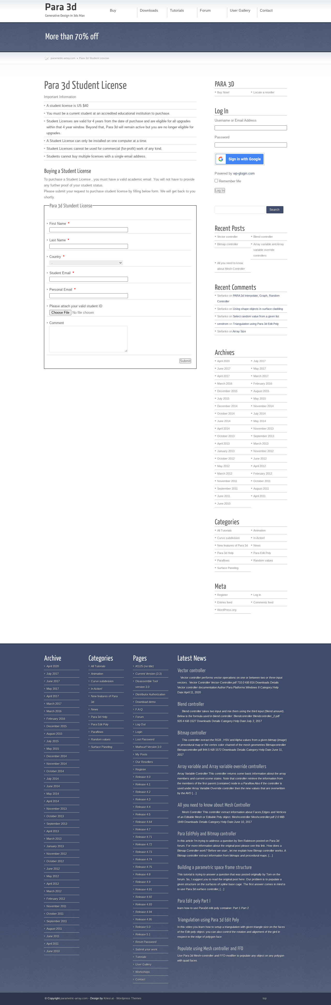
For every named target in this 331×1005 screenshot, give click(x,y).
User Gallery (144, 964)
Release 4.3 (143, 799)
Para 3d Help (225, 552)
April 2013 (223, 443)
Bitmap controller (227, 244)
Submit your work (146, 949)
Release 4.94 (144, 911)
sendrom (222, 323)
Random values (263, 560)
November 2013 (263, 428)
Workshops (143, 971)
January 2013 (226, 451)
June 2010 (223, 503)
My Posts (141, 754)
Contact (140, 979)
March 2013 (260, 443)
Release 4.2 (143, 791)
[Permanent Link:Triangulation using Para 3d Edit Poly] (208, 919)
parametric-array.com (63, 58)
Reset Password (146, 941)
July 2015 (223, 398)
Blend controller (263, 236)
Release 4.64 (144, 821)
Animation (259, 530)
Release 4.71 (144, 836)
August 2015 (261, 391)
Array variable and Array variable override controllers (268, 250)
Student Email (61, 273)
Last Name (59, 240)
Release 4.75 (144, 866)
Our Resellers (144, 761)
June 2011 (223, 496)
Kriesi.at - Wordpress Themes (122, 998)
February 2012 (262, 473)
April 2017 (223, 376)
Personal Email (62, 289)
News (257, 545)
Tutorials (141, 956)
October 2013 (226, 436)
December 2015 (227, 391)
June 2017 (223, 368)
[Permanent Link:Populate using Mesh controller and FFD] (210, 948)
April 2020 (223, 361)
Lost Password (145, 739)
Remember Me (230, 181)
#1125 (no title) (145, 666)
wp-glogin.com (244, 173)
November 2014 (263, 406)
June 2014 (223, 421)
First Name (59, 224)
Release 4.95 (144, 919)
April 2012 (259, 466)
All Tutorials (224, 530)
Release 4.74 (144, 859)
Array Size (239, 331)
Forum (140, 716)
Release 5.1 (143, 934)
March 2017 (260, 376)
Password (222, 137)
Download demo (146, 701)
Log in (257, 594)
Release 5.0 (143, 926)
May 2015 (259, 398)
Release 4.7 (143, 829)
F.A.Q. (140, 709)
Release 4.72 (144, 844)
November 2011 (227, 481)
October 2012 (226, 458)
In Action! (259, 537)
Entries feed (224, 602)
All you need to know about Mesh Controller (231, 265)
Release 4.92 (144, 896)
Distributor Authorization (150, 694)
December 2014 (227, 406)
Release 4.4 (143, 806)
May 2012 (223, 466)
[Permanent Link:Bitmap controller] (192, 732)
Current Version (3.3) (149, 673)
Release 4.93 (144, 904)
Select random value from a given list (256, 316)
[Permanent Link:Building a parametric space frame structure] (215, 867)
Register (222, 594)
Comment (56, 323)
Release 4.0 (143, 776)
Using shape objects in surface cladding (258, 308)
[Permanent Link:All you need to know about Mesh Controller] (214, 804)
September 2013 (263, 436)
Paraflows (223, 560)
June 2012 (260, 458)
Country (56, 257)
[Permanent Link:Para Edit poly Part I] (194, 900)
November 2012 (263, 451)
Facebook (277, 998)
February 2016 (262, 383)
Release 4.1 (143, 784)
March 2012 (224, 473)
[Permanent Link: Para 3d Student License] (86, 84)
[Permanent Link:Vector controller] (192, 670)
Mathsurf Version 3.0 (148, 746)
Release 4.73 (144, 851)
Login (139, 731)
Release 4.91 (144, 889)
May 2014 (259, 421)
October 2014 (226, 413)
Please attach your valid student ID (75, 306)
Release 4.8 (143, 874)
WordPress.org (226, 609)
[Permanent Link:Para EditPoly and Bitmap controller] (207, 833)
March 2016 (224, 383)
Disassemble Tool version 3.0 (147, 684)
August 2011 (261, 488)
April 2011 (259, 496)
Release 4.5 (143, 814)
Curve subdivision (228, 537)
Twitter (283, 998)
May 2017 (259, 368)
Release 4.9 (143, 881)
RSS (271, 998)
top (265, 998)
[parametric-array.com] (65, 11)
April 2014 (223, 428)
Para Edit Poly (262, 552)
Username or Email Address (236, 120)
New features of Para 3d (232, 545)
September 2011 (227, 488)
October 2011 (261, 481)
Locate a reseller (263, 92)
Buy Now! (223, 92)
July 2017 (259, 361)
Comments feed (263, 602)
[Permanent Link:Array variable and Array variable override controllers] (222, 766)
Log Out (141, 724)
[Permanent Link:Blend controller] (191, 704)
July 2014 (259, 413)
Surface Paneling (227, 567)
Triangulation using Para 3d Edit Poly (256, 323)
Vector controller (227, 236)
